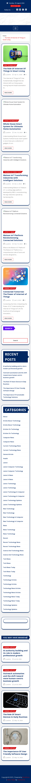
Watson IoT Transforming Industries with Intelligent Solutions (15, 177)
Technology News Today (11, 597)
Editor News (11, 780)
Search (8, 328)
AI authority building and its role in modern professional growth (15, 653)
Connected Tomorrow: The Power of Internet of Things (15, 294)
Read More (8, 92)
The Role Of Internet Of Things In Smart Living (14, 69)
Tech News (7, 559)
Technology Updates (10, 605)
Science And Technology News (13, 551)
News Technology (9, 530)
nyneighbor (15, 17)
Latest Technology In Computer (14, 492)
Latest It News (8, 475)
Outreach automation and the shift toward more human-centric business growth (15, 375)
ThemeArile (21, 780)
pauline (8, 74)
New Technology (8, 509)
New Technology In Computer (13, 517)
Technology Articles (10, 580)
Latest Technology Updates (12, 500)
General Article (8, 454)
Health (5, 458)
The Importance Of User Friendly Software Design (15, 752)
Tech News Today (9, 567)
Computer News (8, 438)
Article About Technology (11, 421)
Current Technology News (12, 446)
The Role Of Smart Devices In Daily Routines (15, 715)
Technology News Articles (12, 588)
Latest (5, 463)
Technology (7, 576)
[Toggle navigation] (15, 28)
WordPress (26, 777)
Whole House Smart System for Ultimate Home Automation (13, 126)
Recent (5, 538)
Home (4, 36)
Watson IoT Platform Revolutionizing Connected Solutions (13, 238)
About (5, 417)
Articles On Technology (11, 429)
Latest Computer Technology (13, 467)
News (5, 525)
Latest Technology (9, 484)
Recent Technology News (11, 542)
